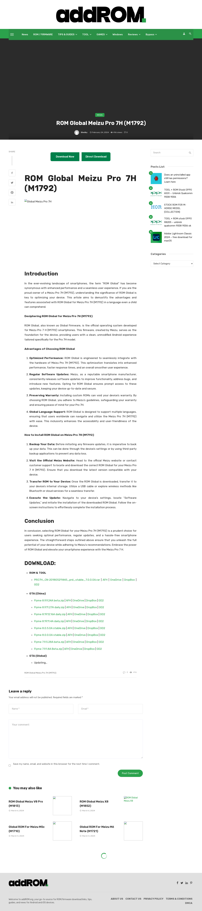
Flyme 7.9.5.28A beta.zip (49, 641)
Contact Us (133, 898)
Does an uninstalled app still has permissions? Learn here (177, 178)
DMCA (188, 903)
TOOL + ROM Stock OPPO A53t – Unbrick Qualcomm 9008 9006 (178, 193)
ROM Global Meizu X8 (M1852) (94, 803)
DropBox (130, 579)
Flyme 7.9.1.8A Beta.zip (48, 648)
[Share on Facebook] (12, 173)
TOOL (85, 34)
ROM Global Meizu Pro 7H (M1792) (40, 673)
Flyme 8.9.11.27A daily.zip (49, 607)
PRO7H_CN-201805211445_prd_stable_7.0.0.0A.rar (67, 579)
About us (117, 898)
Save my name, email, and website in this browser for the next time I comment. (56, 764)
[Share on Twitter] (12, 183)
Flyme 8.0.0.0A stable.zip (50, 634)
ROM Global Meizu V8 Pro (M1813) (26, 803)
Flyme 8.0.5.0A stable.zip (49, 628)
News (25, 34)
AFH (106, 579)
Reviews (133, 34)
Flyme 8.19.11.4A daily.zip (49, 621)
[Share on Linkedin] (12, 203)
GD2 (36, 584)
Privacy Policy (153, 898)
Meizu (100, 115)
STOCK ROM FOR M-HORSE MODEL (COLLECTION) (175, 208)
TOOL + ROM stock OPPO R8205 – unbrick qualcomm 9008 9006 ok (178, 222)
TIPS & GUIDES (66, 34)
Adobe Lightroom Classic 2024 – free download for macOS (178, 237)
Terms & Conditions (179, 898)
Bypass (150, 34)
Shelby (84, 132)
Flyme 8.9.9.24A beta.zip (49, 600)
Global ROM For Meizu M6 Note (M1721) (97, 829)
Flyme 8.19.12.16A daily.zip (49, 614)
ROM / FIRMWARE (43, 34)
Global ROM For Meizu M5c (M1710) (27, 829)
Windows (118, 34)
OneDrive (116, 579)
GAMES (101, 34)
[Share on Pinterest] (12, 193)
